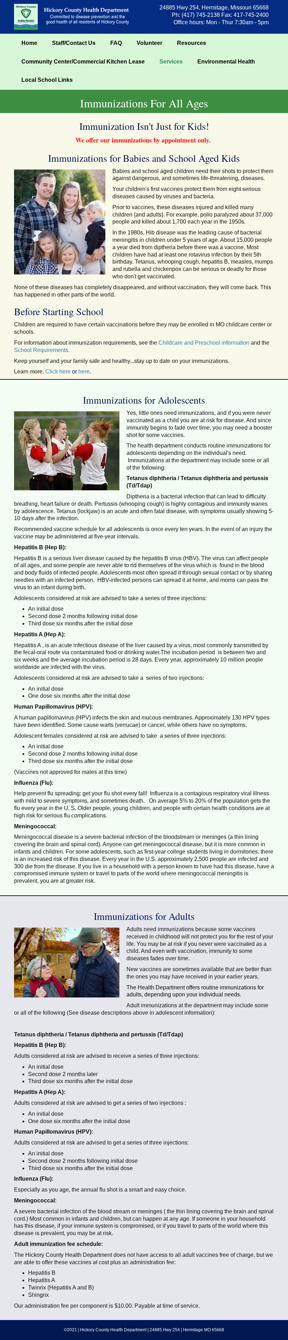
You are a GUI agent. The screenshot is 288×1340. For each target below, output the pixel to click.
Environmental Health (226, 62)
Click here (58, 371)
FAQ (116, 43)
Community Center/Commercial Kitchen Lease (83, 62)
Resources (191, 43)
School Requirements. (42, 350)
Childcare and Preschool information (203, 343)
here (84, 371)
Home (29, 43)
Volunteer (149, 43)
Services (171, 62)
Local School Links (47, 80)
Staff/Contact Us (74, 43)
